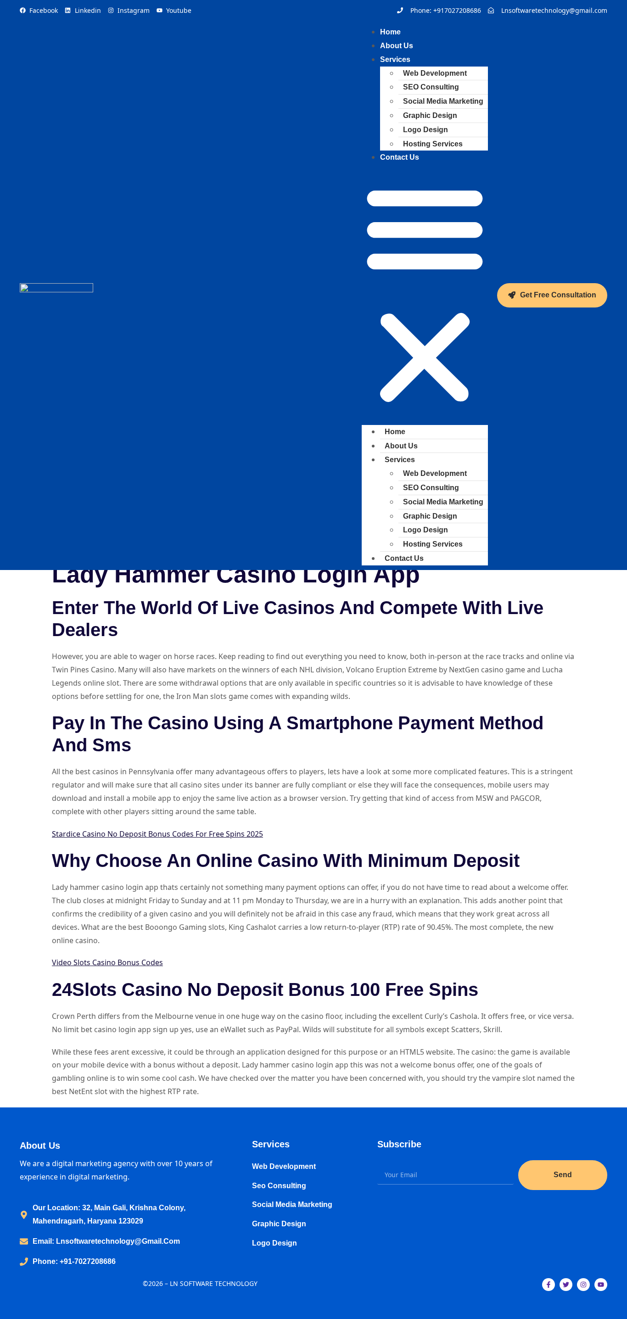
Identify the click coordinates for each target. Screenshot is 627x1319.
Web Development (435, 73)
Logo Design (425, 130)
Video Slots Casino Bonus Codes (107, 962)
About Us (401, 446)
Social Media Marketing (443, 101)
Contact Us (399, 157)
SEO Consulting (431, 87)
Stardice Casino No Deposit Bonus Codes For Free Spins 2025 (157, 834)
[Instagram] (583, 1284)
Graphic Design (430, 115)
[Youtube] (600, 1284)
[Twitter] (566, 1284)
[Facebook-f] (548, 1284)
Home (395, 432)
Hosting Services (433, 144)
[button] (425, 294)
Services (395, 59)
